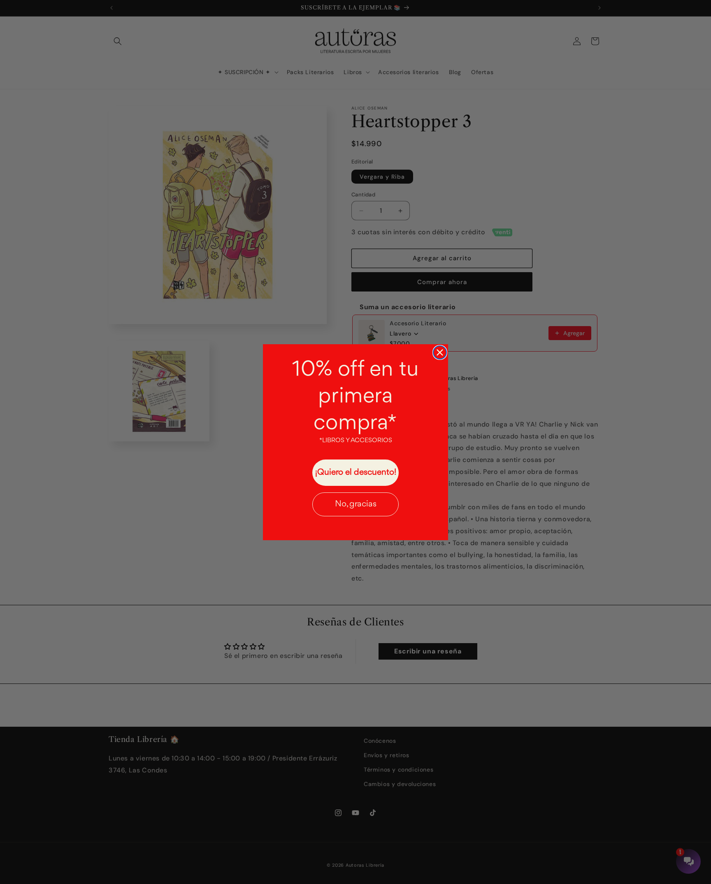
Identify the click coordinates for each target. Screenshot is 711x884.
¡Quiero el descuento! (355, 472)
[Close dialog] (439, 352)
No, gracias (355, 504)
